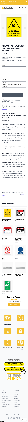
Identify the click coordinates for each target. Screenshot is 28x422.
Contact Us (16, 406)
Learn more (4, 109)
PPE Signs (4, 402)
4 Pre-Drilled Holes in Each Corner (12, 84)
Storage (4, 392)
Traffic (15, 392)
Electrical (4, 386)
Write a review (14, 304)
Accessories (4, 406)
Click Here (4, 3)
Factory (15, 388)
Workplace (16, 390)
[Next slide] (25, 28)
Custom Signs (5, 398)
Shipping (16, 402)
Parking (3, 394)
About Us (16, 398)
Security (16, 394)
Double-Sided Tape (8, 83)
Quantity (4, 86)
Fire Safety (4, 390)
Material (4, 65)
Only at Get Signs (6, 404)
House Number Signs (6, 400)
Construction (17, 386)
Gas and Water (5, 388)
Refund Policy (17, 400)
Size (3, 71)
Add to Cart (12, 95)
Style (3, 77)
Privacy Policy (17, 404)
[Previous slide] (3, 28)
